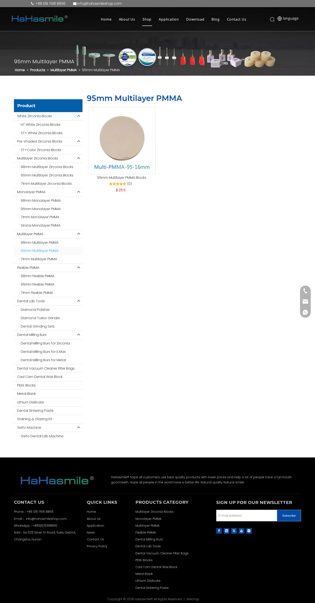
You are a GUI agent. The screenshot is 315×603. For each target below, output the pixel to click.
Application (169, 19)
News (91, 532)
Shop (147, 19)
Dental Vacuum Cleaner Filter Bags (46, 368)
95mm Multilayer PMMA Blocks (121, 178)
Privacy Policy (97, 546)
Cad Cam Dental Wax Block (40, 376)
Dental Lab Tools (31, 301)
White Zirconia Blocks (34, 116)
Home (106, 19)
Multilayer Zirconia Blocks (37, 158)
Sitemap (192, 599)
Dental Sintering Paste (35, 410)
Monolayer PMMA (31, 191)
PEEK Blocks (26, 385)
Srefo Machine (29, 427)
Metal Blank (26, 393)
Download (195, 19)
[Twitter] (234, 531)
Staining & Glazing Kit (34, 419)
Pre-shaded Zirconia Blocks (39, 141)
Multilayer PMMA (30, 234)
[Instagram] (249, 531)
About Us (127, 19)
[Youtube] (241, 531)
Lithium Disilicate (30, 402)
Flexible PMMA (28, 267)
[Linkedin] (226, 531)
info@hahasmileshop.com (46, 519)
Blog (215, 19)
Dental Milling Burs (31, 334)
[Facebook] (219, 531)
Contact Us (236, 19)
